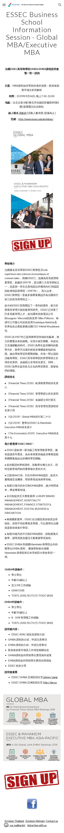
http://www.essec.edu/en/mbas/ (35, 119)
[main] (32, 33)
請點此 (23, 113)
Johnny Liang (50, 677)
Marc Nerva (50, 682)
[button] (4, 4)
